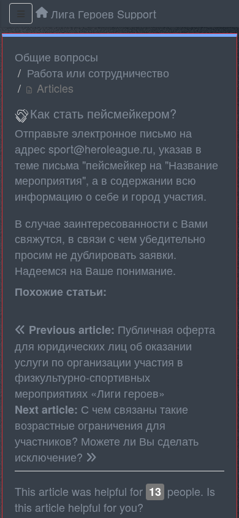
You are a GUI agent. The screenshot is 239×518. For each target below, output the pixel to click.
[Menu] (20, 13)
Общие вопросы (56, 56)
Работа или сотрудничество (98, 72)
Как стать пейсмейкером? (103, 113)
